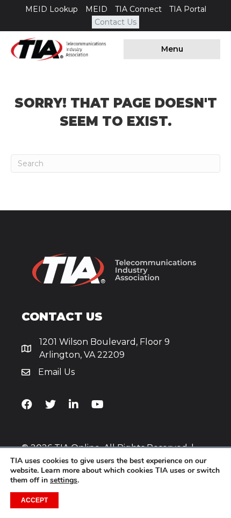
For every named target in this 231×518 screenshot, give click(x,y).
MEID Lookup (51, 9)
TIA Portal (187, 9)
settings (63, 480)
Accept (34, 500)
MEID (96, 9)
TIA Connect (138, 9)
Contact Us (115, 22)
